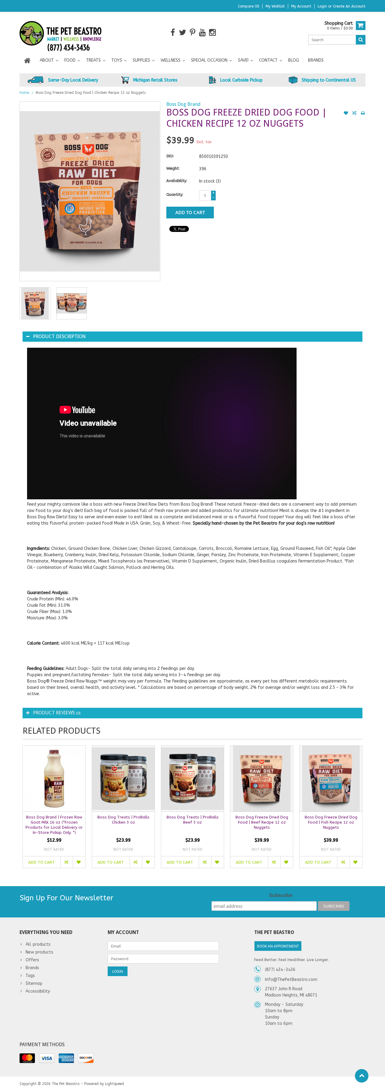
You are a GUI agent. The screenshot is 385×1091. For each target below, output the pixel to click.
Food (69, 60)
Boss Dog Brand (183, 104)
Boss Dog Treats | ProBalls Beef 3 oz (193, 819)
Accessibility (38, 991)
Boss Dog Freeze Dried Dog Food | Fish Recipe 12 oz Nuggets (331, 822)
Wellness (170, 60)
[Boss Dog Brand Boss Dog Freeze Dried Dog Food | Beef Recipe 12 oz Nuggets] (261, 779)
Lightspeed (114, 1084)
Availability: (176, 181)
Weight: (173, 168)
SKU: (170, 156)
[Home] (27, 60)
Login (323, 6)
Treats (93, 60)
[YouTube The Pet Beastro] (202, 33)
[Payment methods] (27, 1058)
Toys (116, 60)
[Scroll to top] (361, 1076)
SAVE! (243, 60)
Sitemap (34, 983)
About (47, 60)
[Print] (362, 113)
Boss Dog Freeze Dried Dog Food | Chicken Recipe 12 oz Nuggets (91, 93)
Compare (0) (248, 6)
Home (24, 93)
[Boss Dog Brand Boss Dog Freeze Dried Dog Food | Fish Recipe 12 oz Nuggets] (331, 779)
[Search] (360, 40)
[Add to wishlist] (346, 113)
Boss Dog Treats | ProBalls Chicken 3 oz (123, 819)
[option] (35, 303)
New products (39, 952)
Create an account (349, 6)
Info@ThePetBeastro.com (291, 979)
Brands (316, 60)
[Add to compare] (354, 113)
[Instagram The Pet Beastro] (212, 33)
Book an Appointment (278, 946)
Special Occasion (209, 60)
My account (301, 6)
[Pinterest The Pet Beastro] (192, 33)
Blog (293, 60)
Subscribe (280, 895)
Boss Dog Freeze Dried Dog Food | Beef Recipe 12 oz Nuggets (262, 822)
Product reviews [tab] (57, 713)
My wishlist (275, 6)
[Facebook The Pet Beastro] (173, 33)
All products (38, 944)
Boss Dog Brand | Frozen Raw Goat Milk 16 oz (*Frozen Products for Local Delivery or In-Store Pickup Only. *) (54, 825)
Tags (30, 975)
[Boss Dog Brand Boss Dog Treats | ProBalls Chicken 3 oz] (123, 779)
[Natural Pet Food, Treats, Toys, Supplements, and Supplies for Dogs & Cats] (61, 32)
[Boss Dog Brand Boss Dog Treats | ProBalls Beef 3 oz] (192, 779)
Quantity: (174, 195)
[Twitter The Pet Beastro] (182, 33)
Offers (32, 960)
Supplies (141, 60)
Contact (268, 60)
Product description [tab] (59, 336)
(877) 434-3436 (280, 969)
